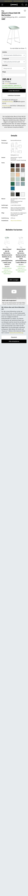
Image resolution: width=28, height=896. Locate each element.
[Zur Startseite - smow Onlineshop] (14, 5)
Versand (7, 83)
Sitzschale (4, 65)
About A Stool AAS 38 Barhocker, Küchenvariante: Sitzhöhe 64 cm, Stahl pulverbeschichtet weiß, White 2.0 (21, 255)
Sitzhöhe (4, 52)
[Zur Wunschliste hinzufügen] (25, 11)
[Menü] (2, 5)
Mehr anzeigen (14, 280)
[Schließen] (26, 1)
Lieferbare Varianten (14, 95)
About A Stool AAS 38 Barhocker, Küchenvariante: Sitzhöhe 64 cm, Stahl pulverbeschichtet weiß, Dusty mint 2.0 (7, 256)
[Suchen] (22, 5)
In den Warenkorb (14, 91)
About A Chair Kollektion (16, 220)
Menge (4, 72)
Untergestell (5, 58)
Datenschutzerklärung (16, 333)
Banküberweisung (7, 101)
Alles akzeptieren (14, 341)
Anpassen (14, 337)
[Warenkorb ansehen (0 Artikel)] (26, 5)
